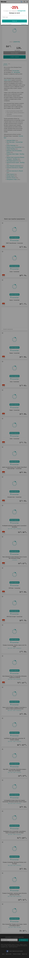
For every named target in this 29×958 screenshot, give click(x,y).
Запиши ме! (14, 21)
